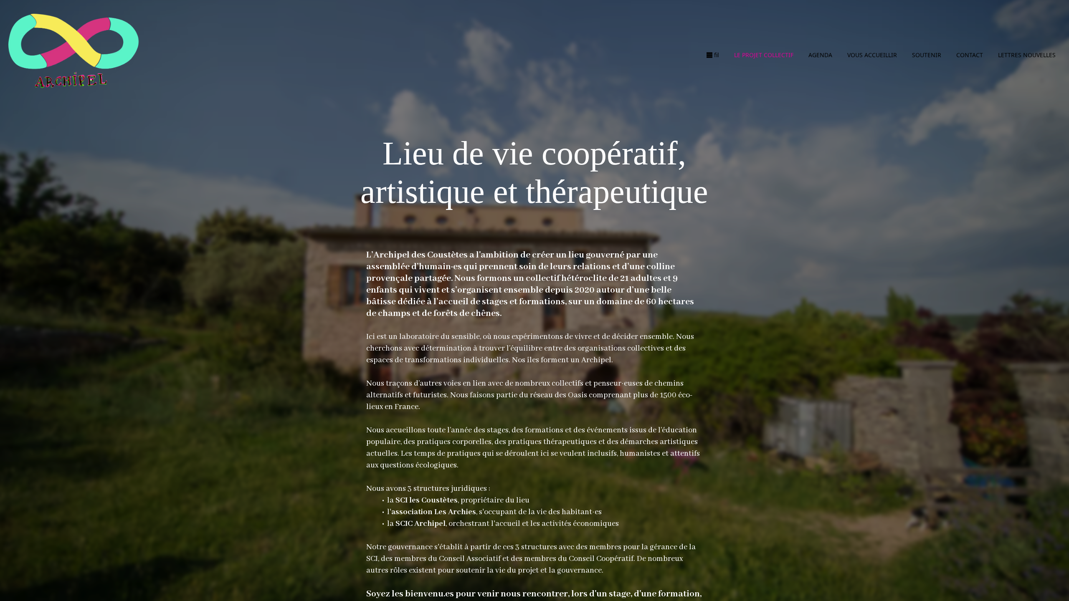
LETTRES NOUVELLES (1027, 55)
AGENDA (820, 55)
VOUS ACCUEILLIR (872, 55)
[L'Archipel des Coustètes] (73, 55)
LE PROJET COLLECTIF (763, 55)
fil (716, 55)
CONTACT (969, 55)
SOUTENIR (926, 55)
